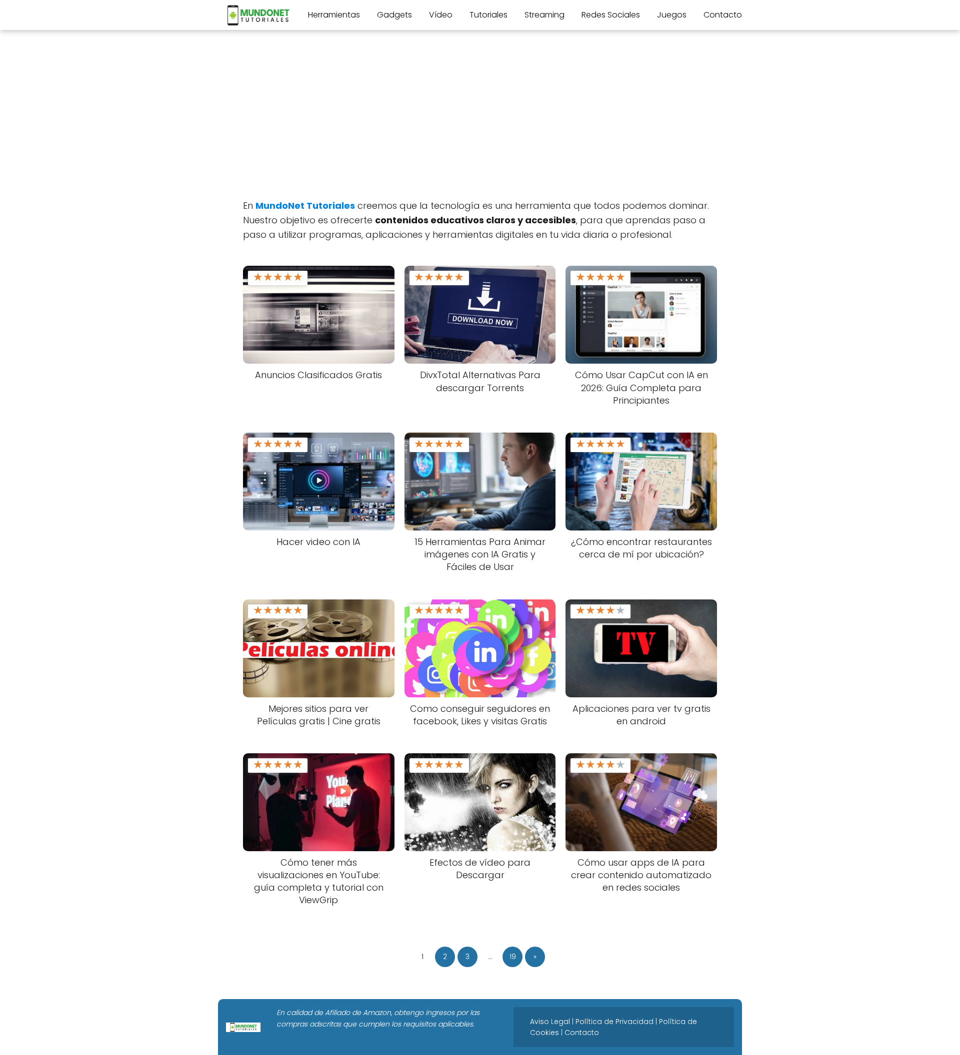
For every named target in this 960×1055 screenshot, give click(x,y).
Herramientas (334, 14)
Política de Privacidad (615, 1022)
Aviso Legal (550, 1022)
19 (513, 957)
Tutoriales (489, 14)
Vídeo (440, 14)
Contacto (723, 14)
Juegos (671, 14)
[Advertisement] (480, 119)
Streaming (544, 14)
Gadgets (394, 14)
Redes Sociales (611, 14)
